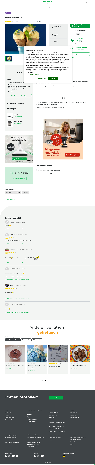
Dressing (25, 192)
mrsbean (32, 370)
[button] (80, 3)
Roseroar (54, 369)
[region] (48, 64)
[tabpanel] (47, 363)
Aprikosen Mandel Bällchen (79, 366)
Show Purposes (42, 78)
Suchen (72, 410)
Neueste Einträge (31, 421)
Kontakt (72, 442)
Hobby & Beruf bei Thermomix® (57, 431)
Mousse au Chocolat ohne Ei (15, 366)
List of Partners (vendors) (32, 74)
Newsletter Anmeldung (56, 398)
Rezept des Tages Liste (11, 420)
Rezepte (51, 420)
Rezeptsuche (8, 412)
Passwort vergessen (32, 419)
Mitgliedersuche (74, 417)
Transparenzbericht (32, 440)
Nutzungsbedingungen (11, 437)
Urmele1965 (13, 249)
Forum (50, 410)
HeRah (75, 368)
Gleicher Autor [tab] (26, 340)
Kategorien (8, 415)
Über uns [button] (51, 8)
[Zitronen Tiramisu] (58, 353)
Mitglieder (51, 417)
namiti (11, 285)
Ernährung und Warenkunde (56, 426)
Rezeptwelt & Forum (54, 412)
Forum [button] (45, 8)
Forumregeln (8, 440)
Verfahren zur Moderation (12, 442)
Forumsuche (73, 415)
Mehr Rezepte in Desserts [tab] (13, 340)
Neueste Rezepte (9, 417)
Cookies (51, 440)
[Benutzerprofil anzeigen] (72, 40)
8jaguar (11, 368)
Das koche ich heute (54, 428)
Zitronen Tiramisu (54, 366)
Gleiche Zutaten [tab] (36, 340)
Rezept (7, 410)
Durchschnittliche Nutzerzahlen (35, 437)
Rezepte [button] (38, 8)
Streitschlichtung (31, 446)
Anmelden (29, 414)
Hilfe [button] (57, 8)
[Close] (70, 48)
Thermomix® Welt (53, 415)
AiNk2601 (12, 234)
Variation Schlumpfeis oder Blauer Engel (36, 367)
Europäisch (9, 192)
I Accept (53, 78)
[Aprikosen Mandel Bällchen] (80, 353)
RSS (71, 444)
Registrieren (30, 417)
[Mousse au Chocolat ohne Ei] (15, 353)
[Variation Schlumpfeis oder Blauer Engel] (37, 353)
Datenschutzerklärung (54, 437)
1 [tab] (45, 380)
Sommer (17, 192)
